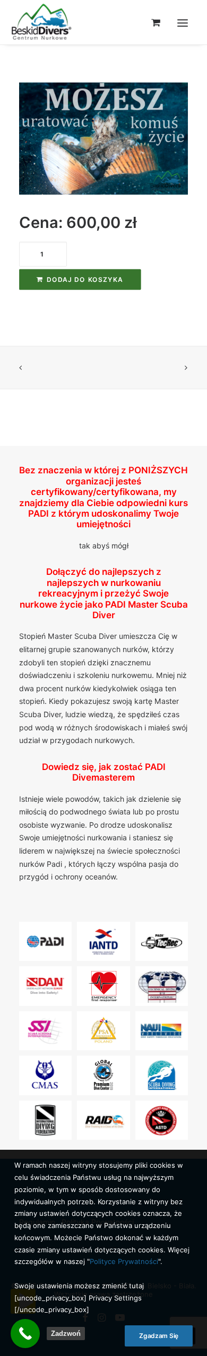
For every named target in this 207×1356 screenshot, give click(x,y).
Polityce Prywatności (124, 1261)
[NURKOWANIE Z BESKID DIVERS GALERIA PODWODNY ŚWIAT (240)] (103, 139)
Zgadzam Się (158, 1336)
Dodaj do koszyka (85, 279)
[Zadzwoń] (25, 1333)
